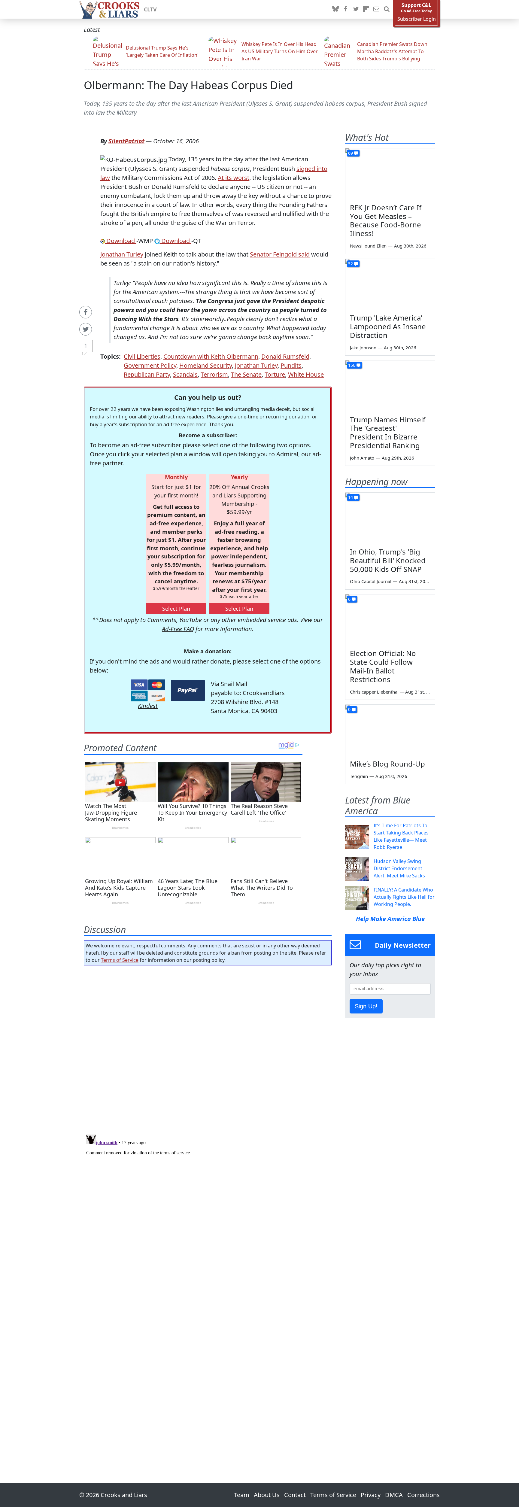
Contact (295, 1495)
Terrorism (214, 374)
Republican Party (147, 374)
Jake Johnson (363, 348)
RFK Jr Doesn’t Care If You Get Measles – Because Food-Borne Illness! (385, 220)
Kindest (148, 706)
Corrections (423, 1495)
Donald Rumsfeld (285, 356)
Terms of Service (119, 960)
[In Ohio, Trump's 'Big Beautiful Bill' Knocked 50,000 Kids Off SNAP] (390, 518)
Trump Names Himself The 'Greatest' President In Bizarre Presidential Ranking (387, 432)
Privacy (371, 1495)
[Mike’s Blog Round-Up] (390, 730)
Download (120, 241)
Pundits (291, 365)
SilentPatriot (126, 141)
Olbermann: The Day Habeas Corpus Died (188, 85)
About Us (267, 1495)
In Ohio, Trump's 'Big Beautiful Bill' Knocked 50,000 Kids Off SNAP (388, 560)
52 (350, 263)
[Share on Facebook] (85, 312)
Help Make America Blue (390, 919)
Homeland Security (205, 365)
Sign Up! (366, 1006)
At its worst (233, 178)
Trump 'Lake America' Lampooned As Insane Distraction (388, 326)
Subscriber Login (416, 19)
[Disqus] (208, 1207)
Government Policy (150, 365)
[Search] (386, 9)
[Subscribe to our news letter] (376, 9)
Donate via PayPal (188, 690)
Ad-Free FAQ (178, 629)
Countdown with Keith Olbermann (210, 356)
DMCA (394, 1495)
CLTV (150, 9)
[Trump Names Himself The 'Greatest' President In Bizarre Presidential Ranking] (390, 385)
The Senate (246, 374)
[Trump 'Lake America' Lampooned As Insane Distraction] (390, 284)
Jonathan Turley (121, 254)
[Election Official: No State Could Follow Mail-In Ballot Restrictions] (390, 619)
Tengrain (359, 776)
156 (351, 365)
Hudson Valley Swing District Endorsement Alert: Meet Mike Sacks (399, 868)
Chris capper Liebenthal (374, 692)
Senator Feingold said (280, 254)
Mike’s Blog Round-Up (387, 764)
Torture (275, 374)
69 (350, 153)
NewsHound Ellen (368, 246)
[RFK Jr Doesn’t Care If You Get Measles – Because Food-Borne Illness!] (390, 173)
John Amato (362, 458)
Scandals (185, 374)
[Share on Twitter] (85, 329)
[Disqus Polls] (208, 1048)
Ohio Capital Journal (370, 581)
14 (350, 497)
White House (306, 374)
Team (241, 1495)
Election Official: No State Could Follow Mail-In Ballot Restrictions (383, 666)
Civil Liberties (142, 356)
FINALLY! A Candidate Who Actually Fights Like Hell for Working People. (404, 896)
